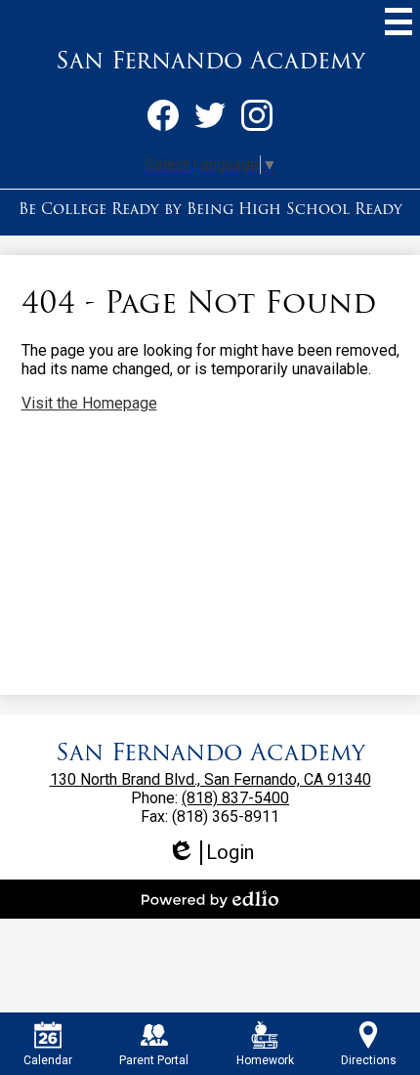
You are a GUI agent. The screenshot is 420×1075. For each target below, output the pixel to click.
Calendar (47, 1060)
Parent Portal (154, 1060)
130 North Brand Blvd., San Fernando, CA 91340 (210, 779)
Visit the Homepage (89, 403)
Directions (369, 1060)
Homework (265, 1060)
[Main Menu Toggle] (398, 21)
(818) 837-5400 (235, 798)
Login (210, 852)
